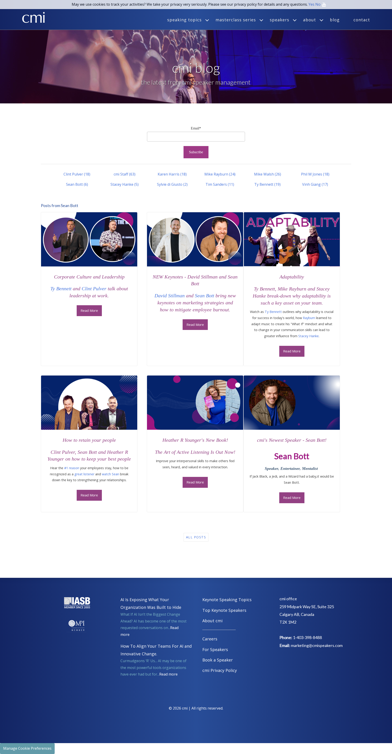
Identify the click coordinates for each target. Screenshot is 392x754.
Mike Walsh (267, 174)
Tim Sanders (220, 184)
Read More (89, 310)
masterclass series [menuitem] (236, 19)
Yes (311, 4)
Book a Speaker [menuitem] (217, 660)
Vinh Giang (315, 184)
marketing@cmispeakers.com (317, 645)
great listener (84, 474)
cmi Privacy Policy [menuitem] (219, 670)
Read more (168, 674)
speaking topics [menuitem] (184, 19)
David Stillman (169, 295)
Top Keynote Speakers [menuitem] (224, 610)
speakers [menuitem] (279, 19)
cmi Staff (124, 174)
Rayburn (309, 318)
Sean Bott (77, 184)
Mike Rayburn (219, 174)
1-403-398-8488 (307, 637)
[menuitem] (236, 630)
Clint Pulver (77, 174)
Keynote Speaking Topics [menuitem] (227, 599)
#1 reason (71, 468)
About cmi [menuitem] (212, 620)
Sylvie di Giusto (172, 184)
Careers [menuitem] (209, 639)
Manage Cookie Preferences (27, 748)
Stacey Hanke (124, 184)
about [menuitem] (309, 19)
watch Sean (110, 474)
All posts (196, 537)
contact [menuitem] (361, 19)
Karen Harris (172, 174)
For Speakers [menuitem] (215, 649)
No (318, 4)
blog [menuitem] (335, 19)
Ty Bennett (267, 184)
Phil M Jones (315, 174)
